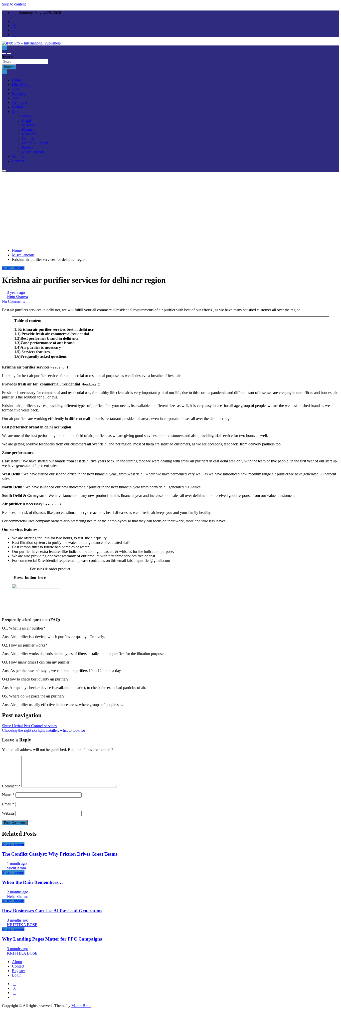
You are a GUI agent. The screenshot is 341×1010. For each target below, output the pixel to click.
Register (18, 971)
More (16, 111)
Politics (27, 147)
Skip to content (14, 4)
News (26, 116)
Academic (20, 102)
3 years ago (16, 292)
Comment (11, 786)
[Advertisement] (170, 209)
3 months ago (17, 920)
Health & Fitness (35, 143)
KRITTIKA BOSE (22, 925)
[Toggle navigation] (4, 53)
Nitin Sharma (17, 297)
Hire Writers (21, 84)
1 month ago (17, 863)
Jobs (15, 89)
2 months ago (17, 892)
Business (19, 93)
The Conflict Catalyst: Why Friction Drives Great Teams (59, 854)
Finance (28, 129)
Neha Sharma (17, 896)
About (17, 962)
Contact (18, 161)
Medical (28, 125)
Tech (16, 98)
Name (8, 795)
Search (7, 56)
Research (29, 134)
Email (8, 804)
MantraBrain (81, 1006)
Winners (18, 156)
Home (17, 80)
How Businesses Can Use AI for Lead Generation (52, 910)
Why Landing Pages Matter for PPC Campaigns (52, 939)
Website (8, 813)
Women (28, 138)
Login (16, 975)
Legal (26, 120)
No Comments (13, 301)
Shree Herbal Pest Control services (29, 726)
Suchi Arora (16, 868)
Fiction (17, 107)
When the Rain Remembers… (32, 882)
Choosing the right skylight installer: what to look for (43, 730)
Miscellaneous (33, 152)
